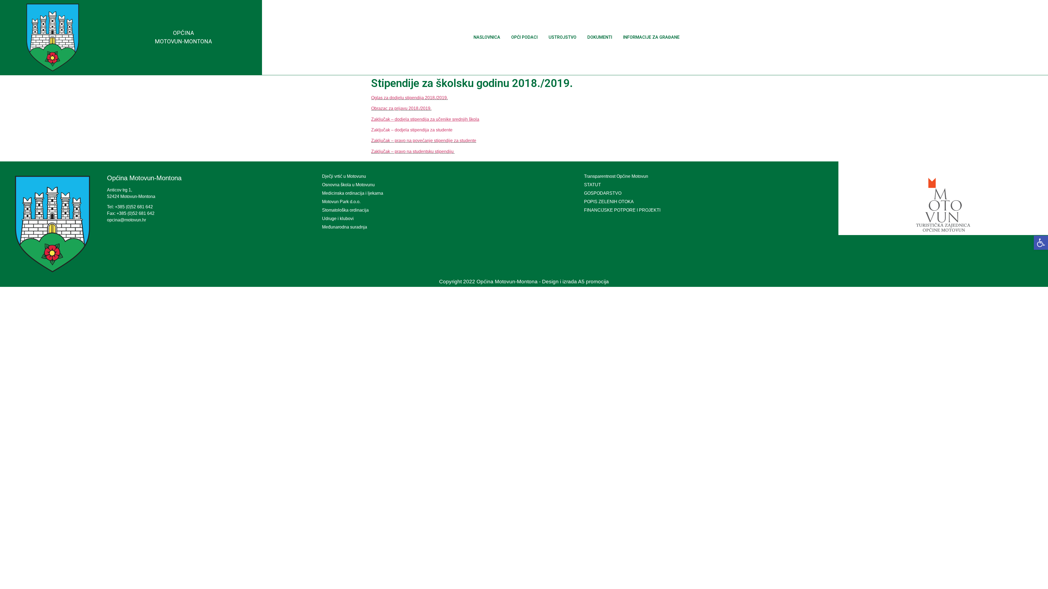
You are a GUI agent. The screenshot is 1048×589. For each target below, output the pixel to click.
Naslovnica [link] (487, 37)
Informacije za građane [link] (651, 37)
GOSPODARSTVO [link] (602, 193)
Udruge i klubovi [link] (338, 218)
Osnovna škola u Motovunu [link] (348, 184)
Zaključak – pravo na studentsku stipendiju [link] (413, 151)
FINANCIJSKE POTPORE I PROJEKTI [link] (622, 210)
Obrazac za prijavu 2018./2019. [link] (401, 108)
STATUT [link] (592, 184)
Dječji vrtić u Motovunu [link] (344, 176)
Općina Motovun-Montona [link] (144, 178)
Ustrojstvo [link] (562, 37)
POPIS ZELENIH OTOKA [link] (609, 201)
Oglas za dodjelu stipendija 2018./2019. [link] (409, 97)
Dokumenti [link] (599, 37)
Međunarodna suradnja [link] (344, 227)
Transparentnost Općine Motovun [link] (616, 176)
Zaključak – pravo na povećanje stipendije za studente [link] (423, 140)
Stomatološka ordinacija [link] (345, 210)
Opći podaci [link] (524, 37)
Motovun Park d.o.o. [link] (341, 201)
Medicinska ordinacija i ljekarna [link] (352, 193)
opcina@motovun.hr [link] (126, 220)
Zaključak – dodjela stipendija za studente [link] (411, 130)
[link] (1041, 243)
